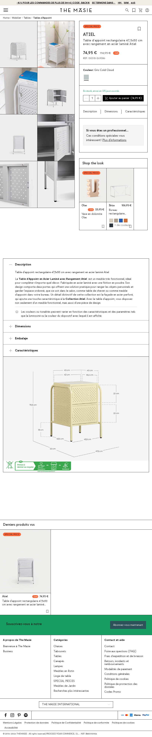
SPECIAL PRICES (64, 681)
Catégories (60, 640)
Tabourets (60, 651)
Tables (58, 656)
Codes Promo (112, 692)
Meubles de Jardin (65, 686)
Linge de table (62, 676)
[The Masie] (76, 10)
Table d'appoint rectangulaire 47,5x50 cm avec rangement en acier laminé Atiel (24, 604)
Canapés (59, 661)
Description (90, 111)
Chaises (58, 646)
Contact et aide (114, 640)
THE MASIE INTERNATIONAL (61, 704)
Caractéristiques (135, 111)
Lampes (58, 666)
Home (6, 17)
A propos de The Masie (17, 640)
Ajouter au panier (125, 98)
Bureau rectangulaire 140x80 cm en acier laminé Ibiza (120, 215)
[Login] (147, 10)
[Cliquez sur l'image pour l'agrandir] (76, 409)
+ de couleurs (122, 225)
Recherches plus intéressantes (71, 691)
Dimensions (111, 111)
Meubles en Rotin (64, 671)
